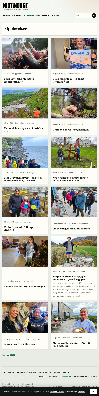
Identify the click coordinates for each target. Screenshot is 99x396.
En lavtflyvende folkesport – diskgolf (21, 229)
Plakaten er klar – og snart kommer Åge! (68, 80)
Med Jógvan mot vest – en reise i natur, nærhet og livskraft (23, 179)
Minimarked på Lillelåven (19, 344)
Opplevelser (28, 15)
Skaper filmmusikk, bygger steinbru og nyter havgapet (69, 278)
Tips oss (55, 15)
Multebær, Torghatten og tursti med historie (71, 344)
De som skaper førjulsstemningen (24, 286)
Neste (12, 354)
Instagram (86, 387)
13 (8, 354)
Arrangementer (43, 15)
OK (93, 391)
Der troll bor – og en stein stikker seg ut (23, 130)
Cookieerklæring (55, 387)
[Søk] (94, 15)
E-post (94, 387)
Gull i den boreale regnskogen (71, 129)
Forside (6, 15)
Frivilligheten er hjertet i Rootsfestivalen (19, 80)
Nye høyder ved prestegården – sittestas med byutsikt (71, 179)
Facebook (76, 387)
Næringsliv (16, 15)
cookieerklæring (57, 391)
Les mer (81, 391)
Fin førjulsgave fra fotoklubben (71, 228)
